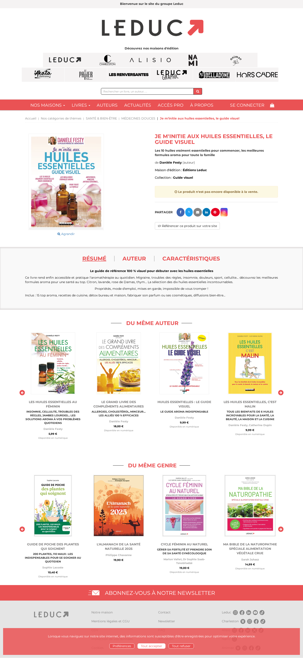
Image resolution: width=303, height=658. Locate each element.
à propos (201, 105)
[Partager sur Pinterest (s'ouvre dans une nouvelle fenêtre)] (215, 212)
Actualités (137, 105)
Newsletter (166, 621)
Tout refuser (181, 646)
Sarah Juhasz (250, 559)
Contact (164, 612)
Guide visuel (183, 178)
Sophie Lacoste (52, 567)
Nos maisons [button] (46, 105)
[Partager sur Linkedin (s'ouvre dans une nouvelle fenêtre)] (206, 212)
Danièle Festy (170, 162)
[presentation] (22, 392)
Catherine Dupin (260, 425)
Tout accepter (151, 646)
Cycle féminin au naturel (184, 544)
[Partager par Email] (197, 212)
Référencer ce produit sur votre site (189, 226)
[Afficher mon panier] (272, 105)
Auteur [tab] (134, 258)
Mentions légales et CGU (110, 621)
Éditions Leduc (195, 170)
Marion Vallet (172, 559)
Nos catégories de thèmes (61, 118)
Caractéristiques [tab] (191, 258)
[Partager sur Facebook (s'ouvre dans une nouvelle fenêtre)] (181, 212)
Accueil (30, 118)
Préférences (122, 646)
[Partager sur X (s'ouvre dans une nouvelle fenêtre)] (189, 212)
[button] (66, 182)
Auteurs (107, 105)
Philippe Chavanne (119, 555)
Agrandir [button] (67, 234)
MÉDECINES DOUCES (138, 118)
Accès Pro (170, 105)
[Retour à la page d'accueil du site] (151, 28)
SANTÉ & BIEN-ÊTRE (101, 118)
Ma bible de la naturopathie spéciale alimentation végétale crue (250, 548)
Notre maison (102, 612)
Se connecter (247, 105)
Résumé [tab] (94, 258)
